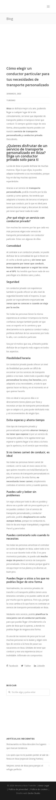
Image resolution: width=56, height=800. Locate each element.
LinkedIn (40, 665)
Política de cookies (39, 789)
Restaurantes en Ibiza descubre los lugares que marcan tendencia (26, 746)
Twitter (27, 665)
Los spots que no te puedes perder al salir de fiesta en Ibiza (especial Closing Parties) (27, 757)
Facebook (13, 665)
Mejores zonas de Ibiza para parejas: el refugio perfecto (24, 767)
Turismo (10, 100)
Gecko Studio (34, 793)
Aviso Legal (43, 785)
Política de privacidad (18, 789)
